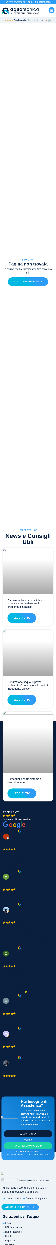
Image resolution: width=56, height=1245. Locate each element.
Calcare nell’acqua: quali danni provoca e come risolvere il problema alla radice (25, 603)
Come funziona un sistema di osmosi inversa (24, 780)
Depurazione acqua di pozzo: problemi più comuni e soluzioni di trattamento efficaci (27, 685)
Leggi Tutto (21, 617)
